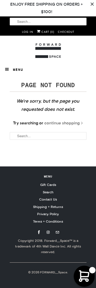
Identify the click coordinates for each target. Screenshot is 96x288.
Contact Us (48, 199)
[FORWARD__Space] (48, 50)
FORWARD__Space (53, 272)
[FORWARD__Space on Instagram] (48, 232)
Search (48, 192)
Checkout (66, 32)
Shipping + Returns (48, 207)
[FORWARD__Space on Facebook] (39, 232)
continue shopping (62, 123)
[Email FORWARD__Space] (57, 232)
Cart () (47, 32)
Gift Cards (48, 185)
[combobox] (48, 21)
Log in (27, 32)
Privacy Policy (48, 214)
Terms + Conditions (48, 221)
